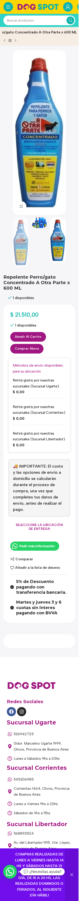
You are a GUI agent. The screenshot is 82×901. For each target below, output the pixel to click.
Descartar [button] (72, 875)
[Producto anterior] (4, 40)
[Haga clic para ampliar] (21, 206)
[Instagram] (21, 711)
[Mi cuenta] (68, 6)
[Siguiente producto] (15, 40)
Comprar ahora (27, 349)
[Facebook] (11, 711)
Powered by (16, 882)
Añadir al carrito (28, 337)
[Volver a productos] (10, 40)
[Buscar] (70, 20)
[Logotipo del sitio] (38, 6)
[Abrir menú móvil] (8, 6)
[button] (17, 132)
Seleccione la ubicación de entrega (39, 527)
